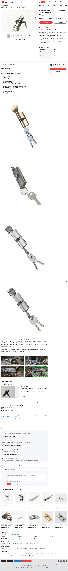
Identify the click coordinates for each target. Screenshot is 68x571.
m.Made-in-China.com (36, 565)
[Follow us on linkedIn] (66, 560)
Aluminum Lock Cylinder (5, 416)
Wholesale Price (40, 564)
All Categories (4, 5)
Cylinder (25, 415)
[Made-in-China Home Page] (7, 2)
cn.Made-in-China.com (44, 565)
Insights (56, 564)
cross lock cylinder (4, 538)
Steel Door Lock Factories (17, 553)
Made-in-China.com (29, 565)
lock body (35, 538)
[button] (39, 2)
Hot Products (12, 564)
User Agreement (40, 567)
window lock (36, 536)
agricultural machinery (21, 536)
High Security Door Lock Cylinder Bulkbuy (39, 555)
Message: (5, 475)
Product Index (52, 564)
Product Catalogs (16, 534)
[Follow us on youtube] (63, 560)
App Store (4, 560)
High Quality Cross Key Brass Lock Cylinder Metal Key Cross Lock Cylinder (6, 525)
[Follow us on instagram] (61, 560)
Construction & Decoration (8, 7)
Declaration (45, 567)
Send (9, 484)
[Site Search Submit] (43, 2)
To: (6, 472)
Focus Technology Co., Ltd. (26, 567)
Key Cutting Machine (24, 548)
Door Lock (14, 415)
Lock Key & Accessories (21, 7)
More (2, 557)
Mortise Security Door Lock (15, 555)
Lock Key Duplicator (42, 548)
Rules (66, 5)
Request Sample (57, 24)
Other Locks (16, 548)
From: (6, 469)
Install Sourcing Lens (27, 560)
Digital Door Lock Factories (39, 553)
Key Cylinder (18, 415)
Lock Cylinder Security (5, 555)
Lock (15, 7)
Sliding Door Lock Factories (6, 553)
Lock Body (29, 415)
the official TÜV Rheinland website (32, 383)
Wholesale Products (34, 564)
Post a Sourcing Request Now (30, 484)
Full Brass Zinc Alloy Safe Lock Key (60, 505)
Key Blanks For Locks (33, 548)
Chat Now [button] (61, 22)
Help (48, 5)
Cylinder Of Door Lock (58, 553)
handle (51, 536)
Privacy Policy (50, 567)
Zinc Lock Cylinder (13, 416)
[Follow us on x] (60, 560)
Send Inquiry (46, 22)
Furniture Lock (4, 548)
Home (2, 7)
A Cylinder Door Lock (49, 553)
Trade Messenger (18, 560)
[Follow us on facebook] (58, 560)
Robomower (3, 536)
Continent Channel (46, 564)
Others (51, 538)
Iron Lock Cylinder (42, 415)
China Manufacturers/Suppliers (25, 564)
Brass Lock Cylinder (35, 415)
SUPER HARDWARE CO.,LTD (46, 13)
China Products (17, 564)
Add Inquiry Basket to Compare (19, 39)
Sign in (66, 2)
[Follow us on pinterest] (64, 560)
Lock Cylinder (9, 415)
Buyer (44, 5)
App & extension (54, 5)
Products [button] (18, 2)
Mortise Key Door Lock (26, 555)
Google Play (10, 560)
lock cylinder (20, 538)
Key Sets (22, 415)
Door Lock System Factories (28, 553)
